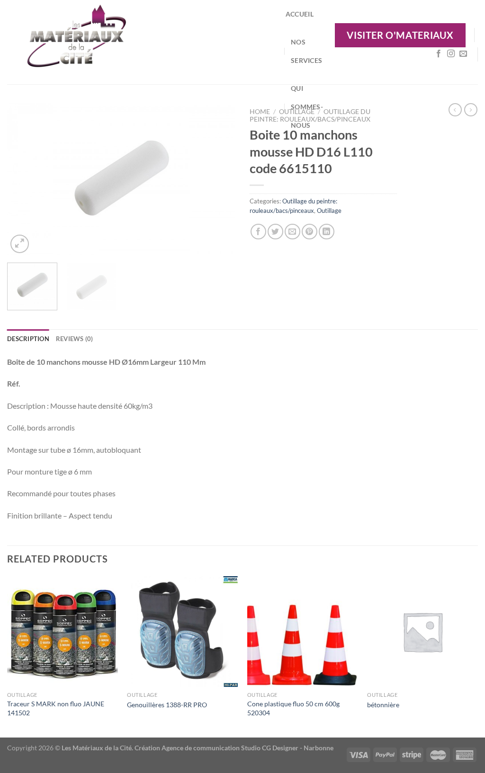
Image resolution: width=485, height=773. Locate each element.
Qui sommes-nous (307, 106)
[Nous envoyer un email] (463, 54)
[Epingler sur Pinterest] (309, 231)
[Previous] (23, 179)
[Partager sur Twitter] (275, 231)
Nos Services (306, 51)
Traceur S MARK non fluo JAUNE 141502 (55, 708)
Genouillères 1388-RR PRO (167, 705)
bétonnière (383, 705)
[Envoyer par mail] (292, 231)
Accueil (300, 14)
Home (260, 111)
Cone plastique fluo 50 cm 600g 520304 (293, 708)
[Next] (218, 179)
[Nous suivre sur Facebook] (438, 54)
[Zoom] (19, 244)
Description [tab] (28, 339)
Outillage (329, 210)
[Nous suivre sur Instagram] (451, 54)
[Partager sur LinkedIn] (326, 231)
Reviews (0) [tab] (74, 339)
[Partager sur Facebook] (258, 231)
